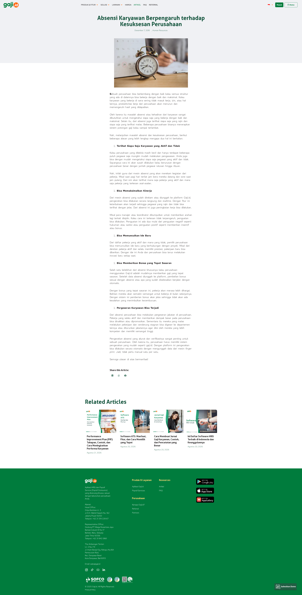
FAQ (161, 490)
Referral (135, 508)
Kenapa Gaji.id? (138, 504)
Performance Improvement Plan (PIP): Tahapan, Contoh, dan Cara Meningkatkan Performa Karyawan (100, 442)
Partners (135, 512)
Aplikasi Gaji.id (138, 486)
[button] (89, 5)
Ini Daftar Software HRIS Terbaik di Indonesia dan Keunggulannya (201, 439)
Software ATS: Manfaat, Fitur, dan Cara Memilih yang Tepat (133, 439)
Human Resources (160, 30)
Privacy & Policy (90, 590)
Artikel (161, 486)
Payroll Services (138, 490)
